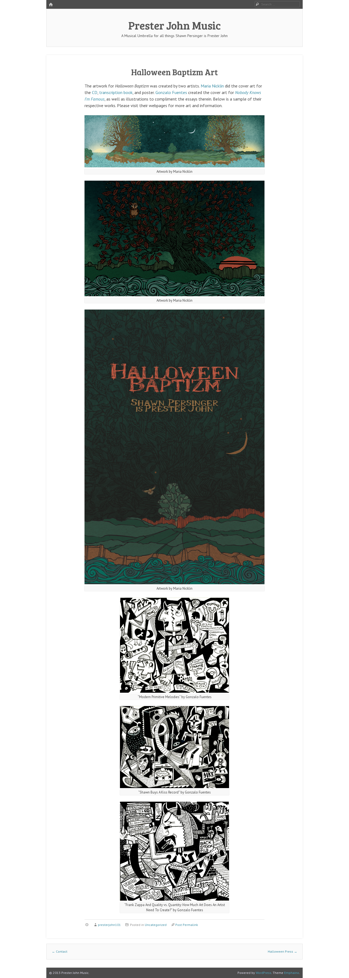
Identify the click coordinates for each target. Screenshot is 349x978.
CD (94, 92)
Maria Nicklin (212, 86)
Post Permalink (186, 925)
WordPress (263, 973)
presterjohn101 (109, 925)
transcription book (116, 92)
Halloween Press (282, 951)
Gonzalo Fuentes (171, 92)
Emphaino (291, 973)
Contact (59, 951)
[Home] (51, 4)
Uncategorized (156, 925)
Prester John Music (174, 25)
